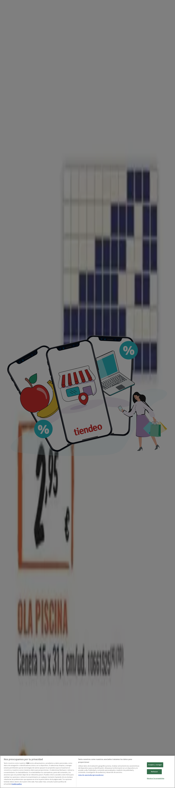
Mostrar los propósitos (155, 778)
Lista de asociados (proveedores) (90, 775)
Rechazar (154, 772)
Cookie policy (17, 784)
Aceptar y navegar (155, 765)
